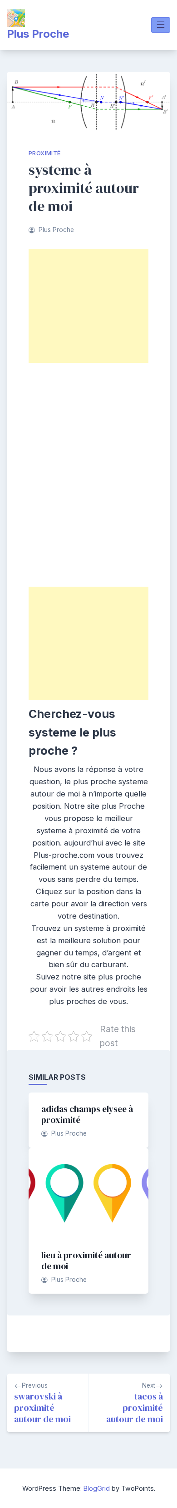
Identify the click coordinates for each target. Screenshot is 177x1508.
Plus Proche (38, 33)
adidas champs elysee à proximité (87, 1114)
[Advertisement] (88, 306)
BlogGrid (97, 1488)
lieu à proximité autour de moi (86, 1260)
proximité (45, 153)
